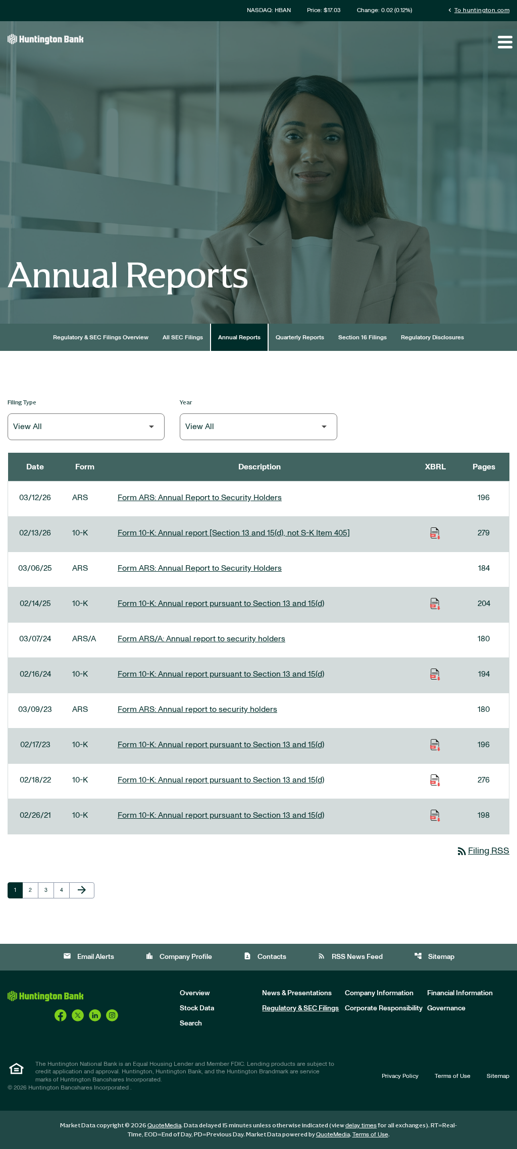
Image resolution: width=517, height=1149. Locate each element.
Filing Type (22, 402)
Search (191, 1023)
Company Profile (178, 956)
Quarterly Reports (300, 337)
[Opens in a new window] (61, 1015)
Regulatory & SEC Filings (300, 1008)
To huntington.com (477, 10)
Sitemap (434, 956)
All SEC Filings (183, 337)
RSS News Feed (350, 956)
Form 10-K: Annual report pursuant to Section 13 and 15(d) (221, 603)
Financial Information (460, 993)
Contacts (264, 956)
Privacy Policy (400, 1076)
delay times (361, 1125)
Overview (195, 993)
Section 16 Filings (362, 337)
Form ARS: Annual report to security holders (197, 709)
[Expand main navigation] (504, 41)
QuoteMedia (164, 1125)
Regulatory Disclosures (432, 337)
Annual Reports (239, 337)
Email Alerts (88, 956)
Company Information (379, 993)
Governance (446, 1008)
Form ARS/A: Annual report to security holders (201, 639)
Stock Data (197, 1008)
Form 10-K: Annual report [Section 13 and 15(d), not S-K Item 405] (234, 533)
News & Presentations (297, 993)
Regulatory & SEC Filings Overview (100, 337)
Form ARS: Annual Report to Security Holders (200, 498)
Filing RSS (482, 851)
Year (186, 402)
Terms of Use (453, 1076)
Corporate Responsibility (384, 1008)
